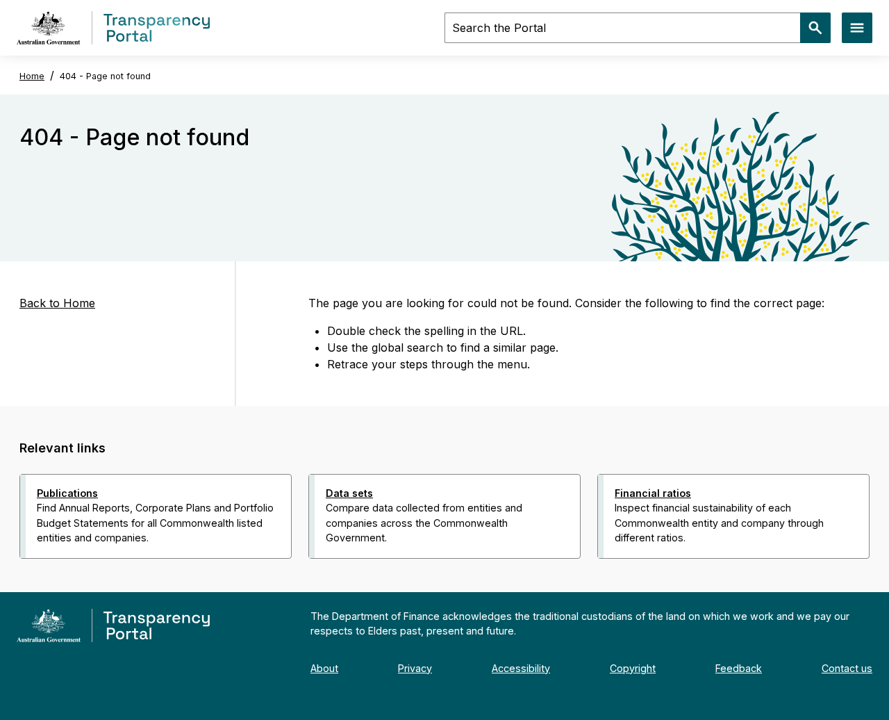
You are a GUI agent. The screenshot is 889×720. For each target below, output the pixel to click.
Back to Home (57, 303)
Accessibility (521, 668)
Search (815, 28)
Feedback (738, 668)
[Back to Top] (414, 577)
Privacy (415, 668)
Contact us (847, 668)
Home (31, 76)
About (324, 668)
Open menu (857, 28)
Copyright (633, 668)
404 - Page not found (105, 76)
